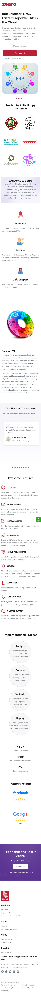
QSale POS (4, 910)
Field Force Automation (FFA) (10, 916)
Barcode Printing (6, 939)
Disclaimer (35, 988)
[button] (16, 98)
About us (4, 926)
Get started (20, 866)
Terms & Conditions (28, 985)
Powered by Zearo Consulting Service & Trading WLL (9, 988)
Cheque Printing (6, 942)
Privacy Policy (17, 58)
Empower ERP (5, 913)
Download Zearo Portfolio (9, 929)
